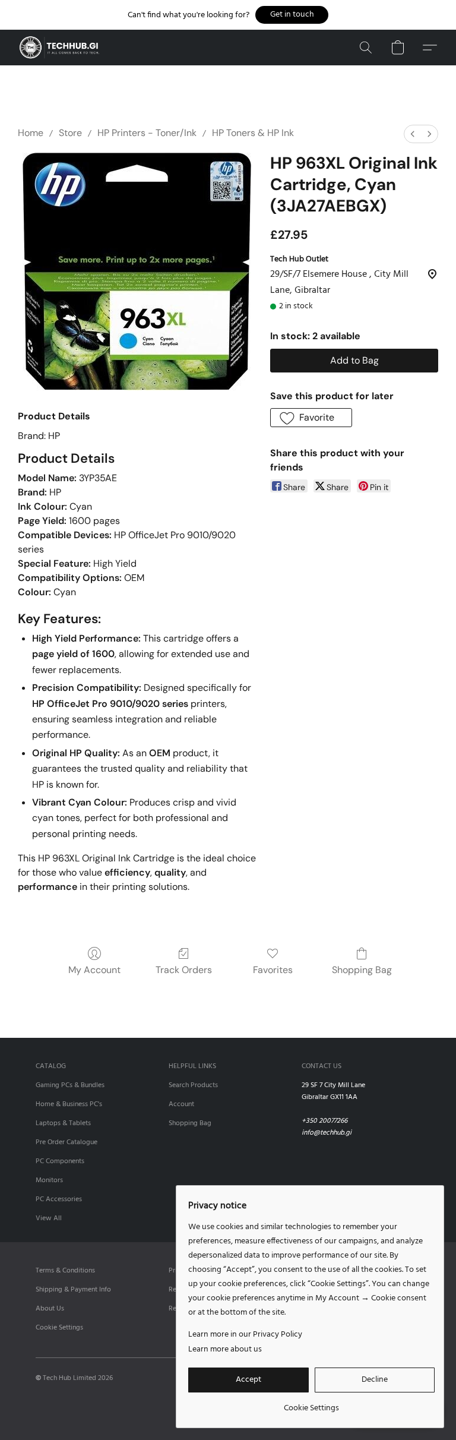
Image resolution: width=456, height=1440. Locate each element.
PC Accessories (59, 1199)
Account (181, 1104)
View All (49, 1218)
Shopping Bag (362, 970)
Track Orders (184, 970)
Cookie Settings (59, 1328)
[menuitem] (412, 134)
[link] (311, 1404)
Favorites (273, 970)
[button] (291, 15)
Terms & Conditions (65, 1271)
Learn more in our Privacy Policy (245, 1335)
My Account (94, 970)
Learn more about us (225, 1350)
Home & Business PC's (69, 1104)
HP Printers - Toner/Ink (147, 133)
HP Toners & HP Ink (253, 133)
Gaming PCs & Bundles (70, 1085)
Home (30, 133)
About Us (50, 1309)
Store (70, 133)
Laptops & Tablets (63, 1123)
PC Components (60, 1161)
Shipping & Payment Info (73, 1290)
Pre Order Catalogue (66, 1142)
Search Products (193, 1085)
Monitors (49, 1180)
